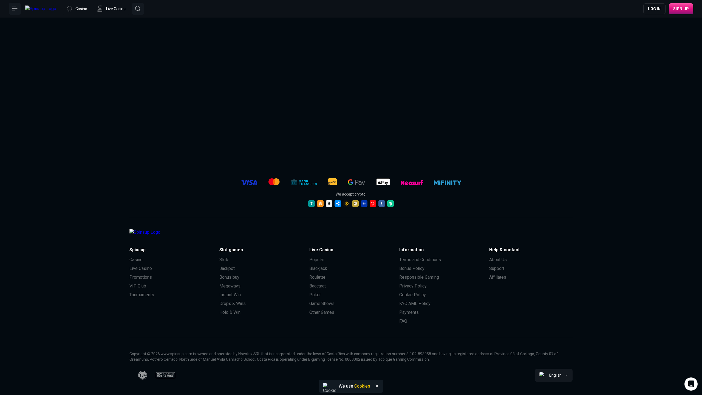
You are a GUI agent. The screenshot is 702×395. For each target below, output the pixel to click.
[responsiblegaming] (165, 375)
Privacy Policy (413, 286)
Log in (654, 9)
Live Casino (140, 268)
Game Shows (322, 303)
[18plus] (142, 375)
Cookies (362, 386)
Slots (224, 259)
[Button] (15, 9)
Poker (315, 294)
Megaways (229, 286)
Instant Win (230, 294)
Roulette (317, 277)
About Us (498, 259)
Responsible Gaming (419, 277)
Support (496, 268)
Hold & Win (229, 312)
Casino (136, 259)
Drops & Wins (232, 303)
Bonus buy (229, 277)
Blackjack (318, 268)
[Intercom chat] (691, 384)
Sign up (681, 9)
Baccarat (317, 286)
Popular (316, 259)
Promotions (140, 277)
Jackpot (227, 268)
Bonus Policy (411, 268)
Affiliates (497, 277)
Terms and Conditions (420, 259)
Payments (409, 312)
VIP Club (137, 286)
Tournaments (141, 294)
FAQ (403, 321)
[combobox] (554, 375)
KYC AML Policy (415, 303)
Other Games (321, 312)
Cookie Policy (412, 294)
